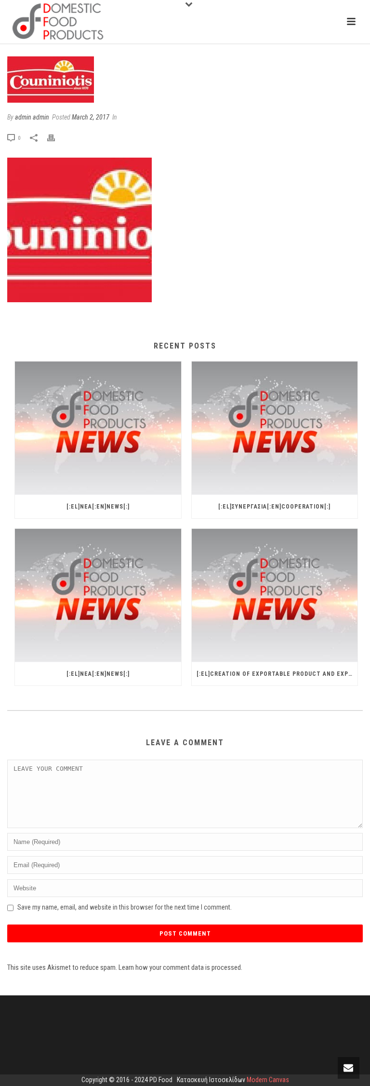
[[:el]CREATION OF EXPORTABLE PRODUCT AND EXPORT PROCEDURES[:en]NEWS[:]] (275, 595)
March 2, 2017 (90, 117)
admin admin (32, 117)
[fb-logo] (185, 79)
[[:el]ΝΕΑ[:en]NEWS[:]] (98, 428)
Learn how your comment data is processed (180, 967)
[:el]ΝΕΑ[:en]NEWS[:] (98, 506)
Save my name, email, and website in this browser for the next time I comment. (124, 907)
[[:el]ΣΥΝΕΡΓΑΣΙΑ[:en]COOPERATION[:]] (275, 428)
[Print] (56, 138)
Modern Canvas (268, 1080)
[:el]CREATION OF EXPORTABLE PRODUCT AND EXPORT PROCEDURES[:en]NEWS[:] (277, 673)
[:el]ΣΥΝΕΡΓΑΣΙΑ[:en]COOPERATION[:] (274, 506)
